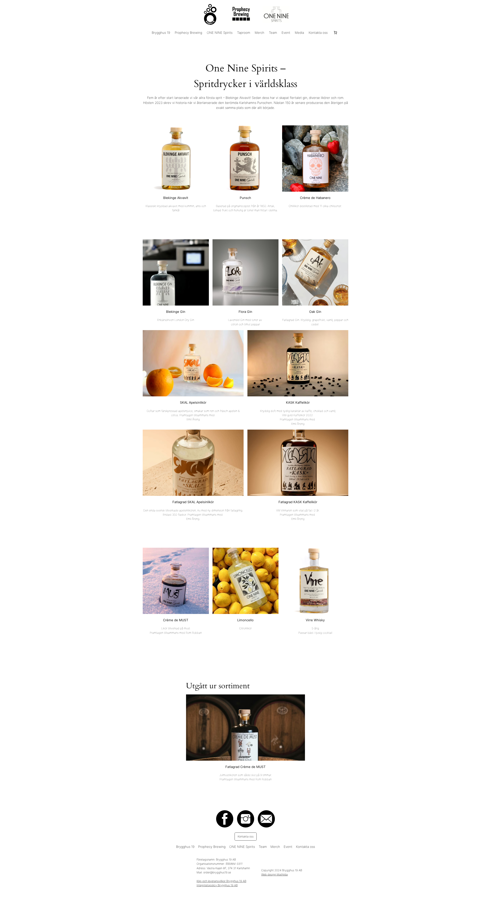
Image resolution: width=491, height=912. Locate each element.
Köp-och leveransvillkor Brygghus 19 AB (221, 881)
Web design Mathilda (274, 874)
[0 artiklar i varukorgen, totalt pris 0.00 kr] (335, 33)
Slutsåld (245, 737)
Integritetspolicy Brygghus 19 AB (217, 885)
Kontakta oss (246, 836)
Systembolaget (175, 171)
